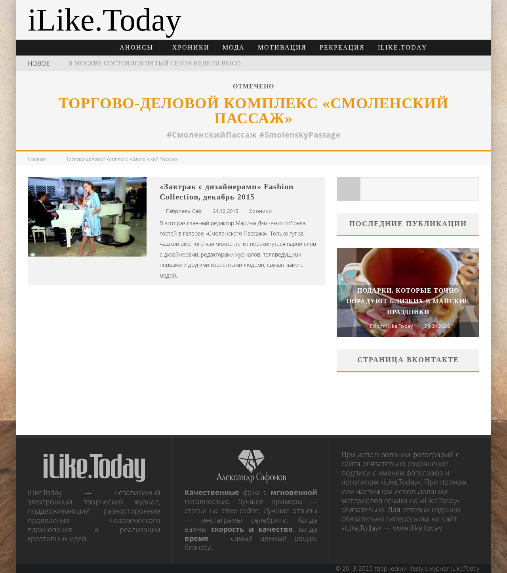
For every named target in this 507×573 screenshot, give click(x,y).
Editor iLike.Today (391, 326)
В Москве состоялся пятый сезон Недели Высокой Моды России (186, 63)
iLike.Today (402, 47)
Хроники (191, 47)
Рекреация (342, 47)
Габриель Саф (184, 211)
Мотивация (282, 47)
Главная (37, 158)
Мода (234, 47)
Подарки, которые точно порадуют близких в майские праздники (408, 301)
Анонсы (136, 47)
